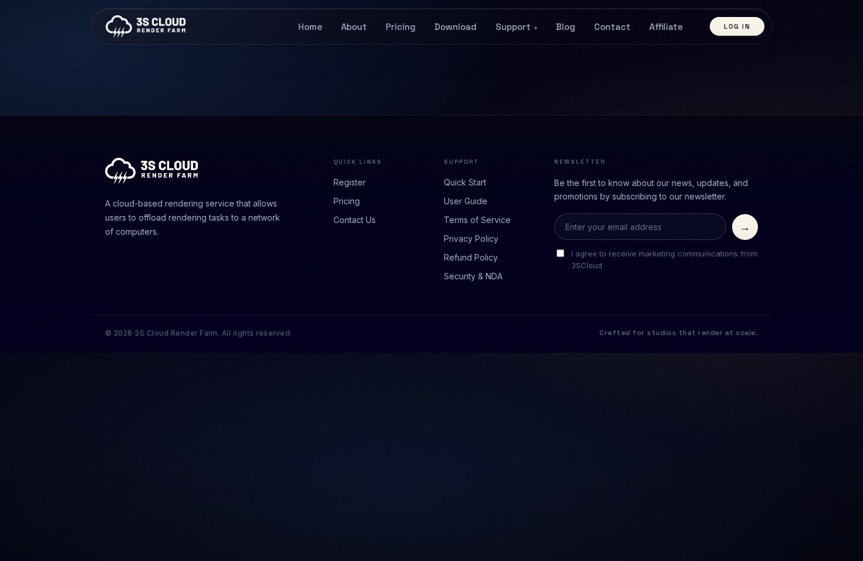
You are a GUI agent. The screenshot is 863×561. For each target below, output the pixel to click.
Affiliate (666, 26)
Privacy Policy (471, 239)
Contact (612, 26)
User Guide (465, 201)
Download (455, 26)
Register (349, 182)
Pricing (401, 26)
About (354, 26)
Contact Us (354, 220)
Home (310, 26)
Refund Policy (471, 257)
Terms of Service (477, 220)
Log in (737, 26)
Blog (565, 26)
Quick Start (465, 182)
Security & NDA (473, 276)
